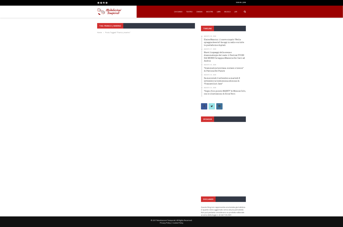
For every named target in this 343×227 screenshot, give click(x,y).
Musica (227, 11)
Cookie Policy (178, 223)
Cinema (199, 11)
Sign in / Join (241, 2)
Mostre (209, 11)
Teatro (189, 11)
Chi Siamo (178, 11)
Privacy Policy (165, 223)
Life (235, 11)
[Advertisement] (223, 148)
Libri (219, 11)
